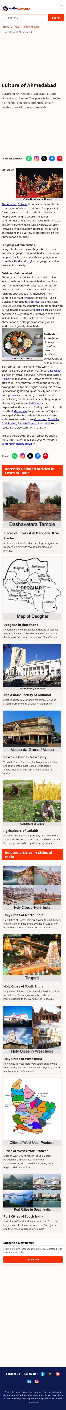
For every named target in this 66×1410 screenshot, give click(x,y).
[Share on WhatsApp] (29, 158)
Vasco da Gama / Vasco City (24, 757)
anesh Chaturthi (29, 423)
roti (31, 301)
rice (37, 301)
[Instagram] (36, 1381)
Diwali (14, 395)
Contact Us (13, 1374)
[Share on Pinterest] (59, 158)
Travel (17, 26)
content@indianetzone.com (18, 443)
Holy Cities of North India (23, 915)
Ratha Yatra (36, 403)
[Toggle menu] (61, 7)
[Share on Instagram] (36, 158)
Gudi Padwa (9, 423)
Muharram (20, 411)
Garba (5, 379)
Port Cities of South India (23, 1216)
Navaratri (56, 370)
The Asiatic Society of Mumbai (27, 695)
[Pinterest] (57, 1374)
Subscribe (33, 1259)
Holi (47, 423)
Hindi (17, 261)
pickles (40, 310)
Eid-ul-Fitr (53, 419)
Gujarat (22, 204)
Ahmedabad (9, 204)
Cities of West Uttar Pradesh (26, 1151)
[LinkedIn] (29, 1381)
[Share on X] (44, 158)
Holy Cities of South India (23, 986)
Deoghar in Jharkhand (20, 625)
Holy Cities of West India (22, 1059)
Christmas (40, 419)
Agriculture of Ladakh (20, 830)
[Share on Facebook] (52, 158)
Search (56, 17)
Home (6, 26)
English (30, 261)
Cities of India (31, 26)
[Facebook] (42, 1374)
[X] (50, 1374)
